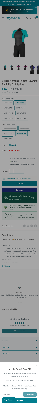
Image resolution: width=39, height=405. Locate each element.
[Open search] (27, 18)
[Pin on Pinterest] (28, 225)
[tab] (6, 239)
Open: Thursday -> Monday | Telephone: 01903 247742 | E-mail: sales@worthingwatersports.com (19, 3)
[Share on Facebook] (24, 225)
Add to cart (19, 183)
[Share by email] (35, 225)
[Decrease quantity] (11, 171)
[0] (35, 18)
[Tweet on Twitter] (31, 225)
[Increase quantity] (22, 171)
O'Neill (4, 89)
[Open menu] (3, 18)
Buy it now (19, 190)
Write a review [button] (19, 331)
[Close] (36, 365)
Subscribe (19, 400)
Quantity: (5, 171)
